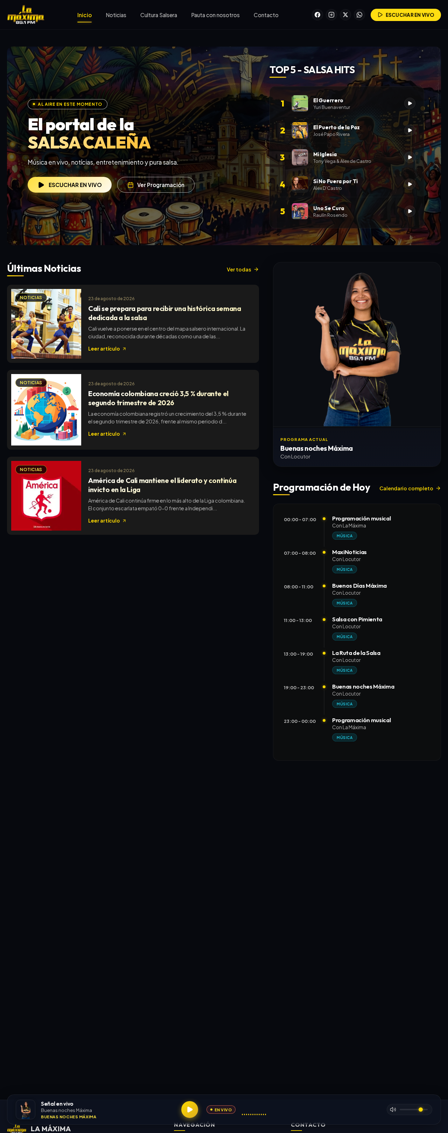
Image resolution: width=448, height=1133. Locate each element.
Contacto (266, 15)
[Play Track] (409, 103)
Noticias (116, 15)
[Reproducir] (189, 1109)
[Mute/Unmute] (393, 1109)
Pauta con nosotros (215, 15)
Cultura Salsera (158, 15)
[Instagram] (331, 14)
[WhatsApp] (359, 14)
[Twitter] (345, 14)
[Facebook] (317, 14)
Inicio (84, 15)
